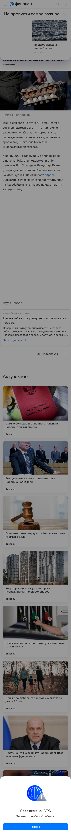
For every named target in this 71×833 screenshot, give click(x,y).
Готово (35, 826)
